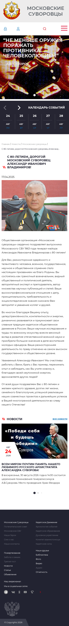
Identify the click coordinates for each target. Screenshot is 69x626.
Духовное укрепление (47, 535)
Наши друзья (42, 551)
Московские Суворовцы (45, 11)
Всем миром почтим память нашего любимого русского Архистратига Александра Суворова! (31, 467)
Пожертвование (12, 553)
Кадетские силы (44, 544)
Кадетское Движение (46, 522)
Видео (39, 563)
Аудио (39, 568)
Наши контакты (12, 544)
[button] (34, 95)
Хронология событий (46, 527)
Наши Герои (10, 535)
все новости (60, 418)
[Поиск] (44, 28)
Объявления (10, 574)
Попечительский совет (15, 527)
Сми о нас (9, 540)
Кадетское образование (48, 531)
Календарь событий (46, 107)
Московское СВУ (12, 531)
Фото (38, 559)
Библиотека (42, 555)
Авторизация (10, 28)
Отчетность (41, 572)
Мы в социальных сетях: (16, 586)
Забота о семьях (12, 557)
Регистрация (23, 28)
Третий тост (10, 562)
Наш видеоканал (12, 581)
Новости (8, 566)
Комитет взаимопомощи (48, 540)
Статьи (7, 570)
